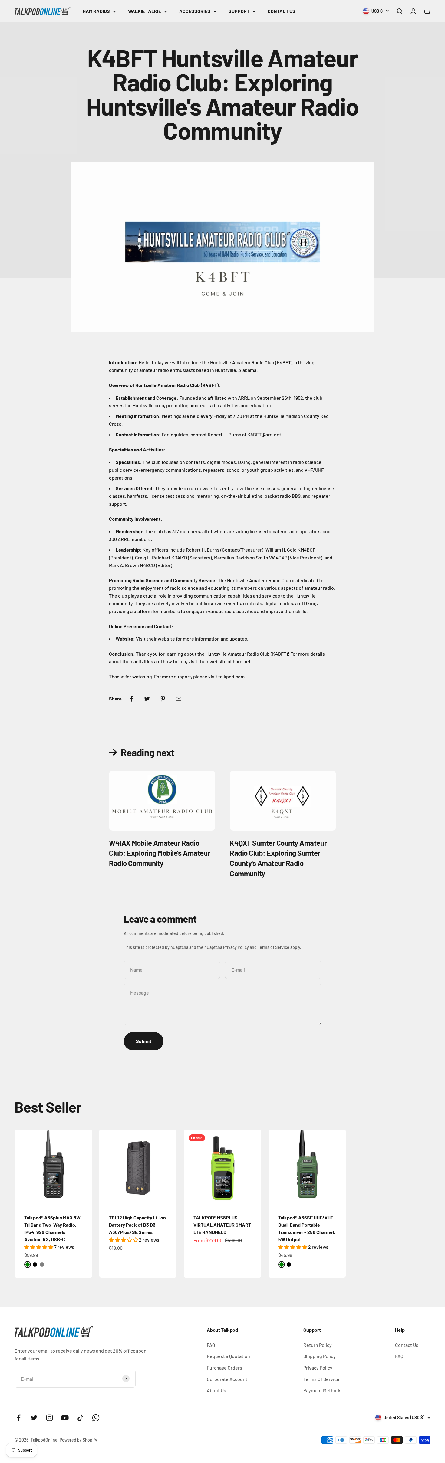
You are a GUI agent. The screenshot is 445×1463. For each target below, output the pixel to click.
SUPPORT (239, 11)
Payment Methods (322, 1390)
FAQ (211, 1345)
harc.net (242, 661)
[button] (39, 1247)
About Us (216, 1390)
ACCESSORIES (194, 11)
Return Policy (317, 1345)
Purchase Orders (224, 1367)
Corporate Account (227, 1379)
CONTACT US (281, 11)
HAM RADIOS (96, 11)
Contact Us (406, 1345)
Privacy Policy (236, 947)
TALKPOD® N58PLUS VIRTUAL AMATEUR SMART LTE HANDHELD (222, 1225)
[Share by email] (179, 699)
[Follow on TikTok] (80, 1418)
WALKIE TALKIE (144, 11)
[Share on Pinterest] (163, 699)
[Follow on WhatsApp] (96, 1418)
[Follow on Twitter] (34, 1418)
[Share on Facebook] (131, 699)
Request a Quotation (228, 1356)
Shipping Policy (319, 1356)
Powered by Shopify (78, 1439)
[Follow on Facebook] (19, 1418)
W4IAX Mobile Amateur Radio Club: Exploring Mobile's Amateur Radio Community (159, 853)
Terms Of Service (321, 1379)
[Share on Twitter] (147, 699)
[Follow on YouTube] (65, 1418)
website (166, 638)
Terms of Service (273, 947)
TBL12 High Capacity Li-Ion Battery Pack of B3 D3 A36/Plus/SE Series (137, 1225)
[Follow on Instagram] (49, 1418)
